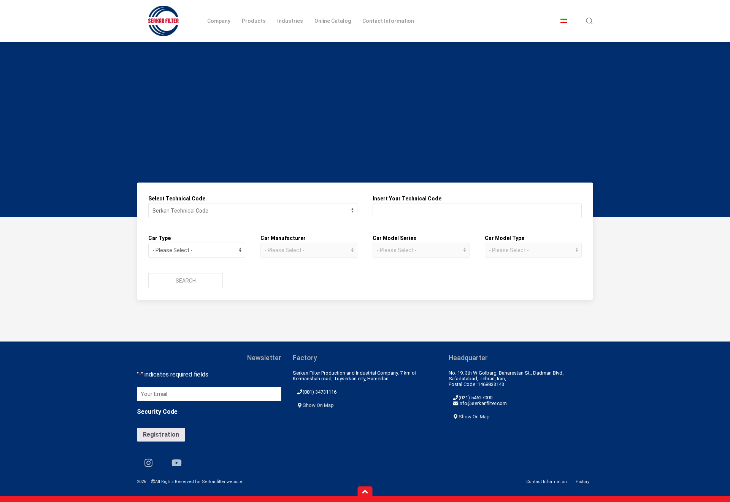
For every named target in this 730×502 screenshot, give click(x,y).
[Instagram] (148, 462)
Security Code (157, 411)
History (582, 481)
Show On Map (318, 405)
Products (254, 21)
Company (218, 21)
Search (186, 281)
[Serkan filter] (163, 21)
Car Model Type (504, 238)
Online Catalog (332, 21)
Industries (290, 21)
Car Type (159, 238)
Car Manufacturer (283, 238)
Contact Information (388, 21)
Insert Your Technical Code (407, 198)
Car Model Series (394, 238)
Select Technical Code (176, 198)
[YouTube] (176, 462)
